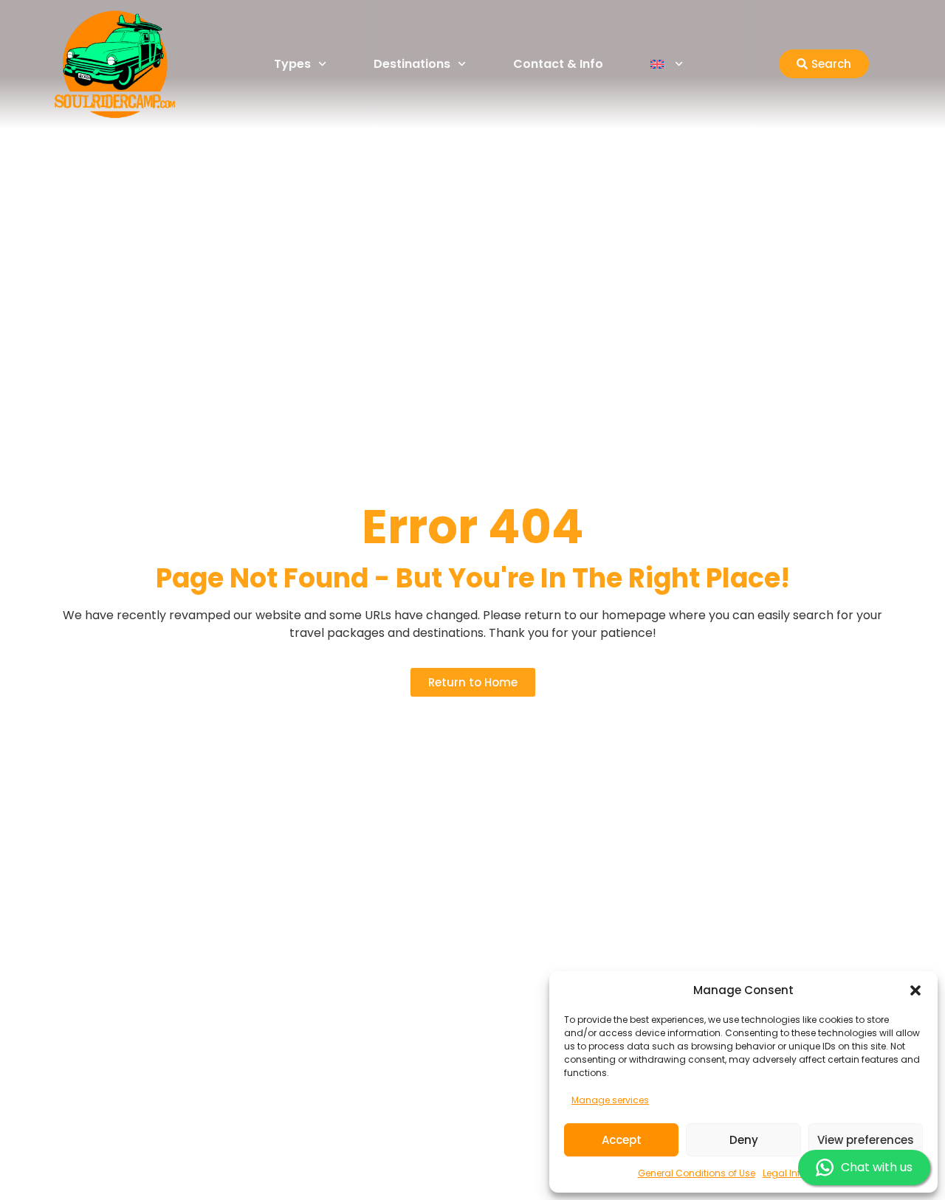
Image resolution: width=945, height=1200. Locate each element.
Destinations (412, 63)
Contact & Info (558, 63)
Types (292, 63)
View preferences (865, 1140)
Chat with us (877, 1167)
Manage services (610, 1100)
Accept (622, 1140)
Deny (743, 1140)
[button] (915, 990)
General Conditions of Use (696, 1173)
